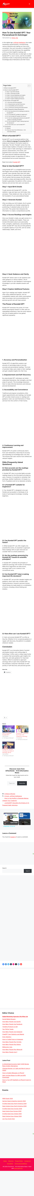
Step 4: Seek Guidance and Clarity (15, 97)
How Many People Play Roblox (11, 1044)
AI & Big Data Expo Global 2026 (12, 1114)
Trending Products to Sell (10, 1026)
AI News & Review (9, 794)
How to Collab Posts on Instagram (12, 1039)
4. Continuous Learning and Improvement (17, 107)
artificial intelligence (19, 42)
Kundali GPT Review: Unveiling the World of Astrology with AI (8, 751)
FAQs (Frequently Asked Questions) (14, 109)
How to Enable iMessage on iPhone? (13, 1073)
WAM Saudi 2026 (7, 1098)
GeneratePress (18, 1168)
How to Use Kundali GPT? (12, 90)
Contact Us (27, 1161)
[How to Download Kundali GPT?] (8, 728)
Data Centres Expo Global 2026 (12, 1116)
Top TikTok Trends (7, 1029)
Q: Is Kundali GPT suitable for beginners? (17, 114)
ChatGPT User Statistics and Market (13, 1034)
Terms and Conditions (21, 1163)
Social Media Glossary (9, 1019)
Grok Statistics (6, 1037)
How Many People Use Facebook (12, 1024)
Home (5, 1161)
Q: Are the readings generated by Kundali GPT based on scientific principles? (18, 118)
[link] (6, 815)
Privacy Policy (19, 1161)
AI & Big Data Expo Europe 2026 (12, 1108)
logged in (13, 837)
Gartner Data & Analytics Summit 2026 (14, 1101)
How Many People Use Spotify (11, 1021)
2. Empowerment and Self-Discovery (16, 104)
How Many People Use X (9, 1052)
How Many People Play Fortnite (12, 1042)
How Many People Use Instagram (12, 1032)
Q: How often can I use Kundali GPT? (16, 124)
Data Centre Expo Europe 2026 (11, 1111)
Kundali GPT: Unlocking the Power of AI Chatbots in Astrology (22, 734)
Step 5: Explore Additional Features (15, 98)
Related (9, 128)
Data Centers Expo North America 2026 (14, 1106)
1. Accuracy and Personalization (14, 102)
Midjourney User (7, 1047)
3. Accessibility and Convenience (15, 105)
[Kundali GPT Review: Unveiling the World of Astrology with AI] (8, 745)
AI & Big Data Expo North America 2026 (14, 1103)
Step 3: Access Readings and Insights (16, 95)
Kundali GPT (16, 162)
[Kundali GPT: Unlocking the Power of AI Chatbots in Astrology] (22, 728)
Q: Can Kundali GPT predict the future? (16, 116)
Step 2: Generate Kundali (13, 93)
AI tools (6, 796)
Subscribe (22, 783)
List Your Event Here (8, 1119)
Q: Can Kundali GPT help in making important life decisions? (18, 122)
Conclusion (8, 126)
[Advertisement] (17, 988)
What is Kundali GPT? (10, 88)
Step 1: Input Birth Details (13, 91)
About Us (10, 1161)
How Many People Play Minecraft (12, 1049)
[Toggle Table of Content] (28, 85)
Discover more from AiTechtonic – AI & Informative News (16, 130)
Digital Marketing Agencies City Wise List (15, 1016)
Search (4, 868)
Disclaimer (10, 1163)
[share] (15, 814)
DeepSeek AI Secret (10, 815)
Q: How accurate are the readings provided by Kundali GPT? (18, 112)
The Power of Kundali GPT (12, 100)
